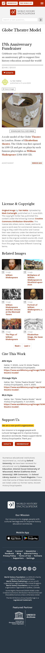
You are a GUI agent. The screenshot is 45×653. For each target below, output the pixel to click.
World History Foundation (14, 577)
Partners (38, 556)
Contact (19, 551)
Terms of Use (25, 556)
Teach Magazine (28, 477)
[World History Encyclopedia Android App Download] (31, 538)
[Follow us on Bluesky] (20, 570)
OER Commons (21, 474)
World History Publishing (16, 581)
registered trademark (22, 600)
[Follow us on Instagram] (30, 570)
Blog (19, 553)
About (9, 551)
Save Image (8, 89)
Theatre (36, 137)
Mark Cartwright (9, 213)
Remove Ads (37, 163)
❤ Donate (8, 73)
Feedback (9, 553)
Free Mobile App (26, 3)
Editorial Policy (31, 553)
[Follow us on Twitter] (15, 570)
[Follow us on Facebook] (10, 570)
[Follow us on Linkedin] (25, 570)
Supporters (18, 558)
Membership (12, 3)
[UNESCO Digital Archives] (22, 618)
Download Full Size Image (22, 131)
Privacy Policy (9, 556)
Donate (7, 444)
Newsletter (31, 551)
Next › (18, 346)
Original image (8, 210)
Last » (27, 346)
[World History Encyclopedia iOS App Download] (14, 538)
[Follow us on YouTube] (34, 570)
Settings (30, 558)
